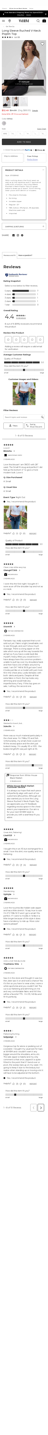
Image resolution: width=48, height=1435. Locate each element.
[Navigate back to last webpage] (4, 27)
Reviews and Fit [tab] (10, 255)
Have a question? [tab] (25, 255)
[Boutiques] (9, 20)
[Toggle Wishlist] (42, 44)
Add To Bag (24, 142)
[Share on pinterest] (22, 235)
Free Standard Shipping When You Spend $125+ (24, 12)
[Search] (38, 20)
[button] (44, 20)
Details (35, 111)
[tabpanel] (24, 685)
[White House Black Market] (24, 21)
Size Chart (41, 129)
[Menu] (3, 21)
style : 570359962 (12, 175)
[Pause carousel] (45, 14)
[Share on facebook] (14, 235)
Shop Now (20, 15)
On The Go (10, 26)
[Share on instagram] (18, 235)
